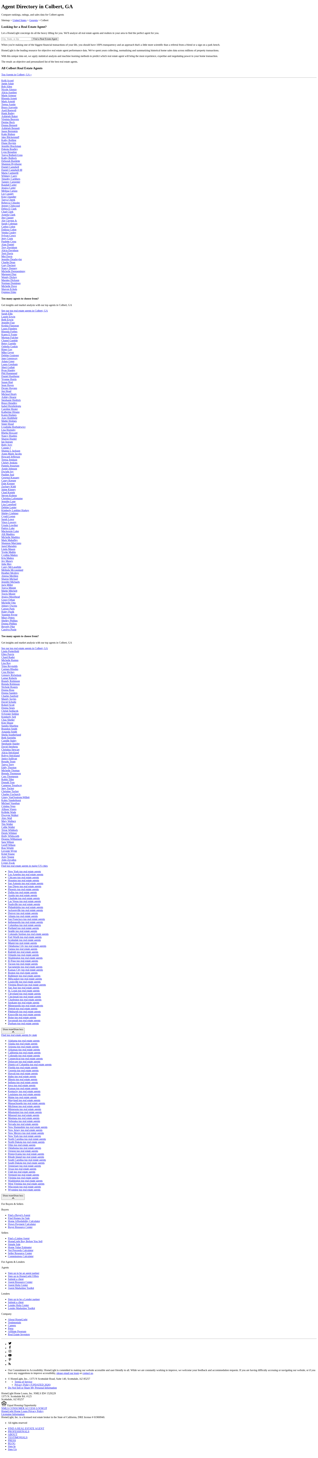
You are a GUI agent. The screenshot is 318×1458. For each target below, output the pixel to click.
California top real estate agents (24, 1052)
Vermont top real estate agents (23, 1174)
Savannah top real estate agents (24, 1020)
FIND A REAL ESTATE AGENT (26, 1428)
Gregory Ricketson (11, 675)
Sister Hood (7, 424)
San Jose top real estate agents (23, 987)
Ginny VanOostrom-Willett (15, 797)
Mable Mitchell (9, 590)
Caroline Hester (9, 409)
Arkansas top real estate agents (24, 1049)
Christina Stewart (10, 749)
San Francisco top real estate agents (26, 919)
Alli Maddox (8, 534)
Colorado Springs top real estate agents (28, 934)
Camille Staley (9, 740)
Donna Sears (8, 707)
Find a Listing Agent (18, 1238)
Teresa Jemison (9, 459)
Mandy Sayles (8, 699)
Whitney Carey (9, 176)
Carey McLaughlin (11, 567)
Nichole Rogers (9, 687)
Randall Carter (9, 184)
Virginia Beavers (10, 119)
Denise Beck (8, 122)
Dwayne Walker (9, 815)
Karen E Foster (9, 334)
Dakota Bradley (9, 149)
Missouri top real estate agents (23, 1115)
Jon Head (6, 391)
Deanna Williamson (11, 839)
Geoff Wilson (8, 845)
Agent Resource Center (20, 1282)
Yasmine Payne (9, 614)
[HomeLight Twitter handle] (10, 1344)
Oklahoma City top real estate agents (27, 946)
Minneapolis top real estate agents (25, 1005)
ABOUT (12, 1434)
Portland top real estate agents (23, 928)
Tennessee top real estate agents (24, 1165)
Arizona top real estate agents (23, 1046)
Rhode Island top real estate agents (26, 1157)
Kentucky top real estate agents (24, 1091)
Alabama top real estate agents (24, 1040)
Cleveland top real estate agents (24, 993)
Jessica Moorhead (10, 596)
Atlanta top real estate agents (23, 916)
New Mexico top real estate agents (26, 1133)
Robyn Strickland (10, 755)
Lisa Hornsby (8, 429)
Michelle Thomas (10, 770)
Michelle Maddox (10, 537)
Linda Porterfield (10, 651)
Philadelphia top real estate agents (25, 907)
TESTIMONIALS (17, 1437)
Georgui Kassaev (10, 477)
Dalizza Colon (8, 229)
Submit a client (16, 1279)
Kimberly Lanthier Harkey (15, 510)
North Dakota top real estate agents (26, 1142)
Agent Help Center (18, 1285)
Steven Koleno (9, 495)
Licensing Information (13, 1414)
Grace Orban (8, 599)
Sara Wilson (7, 842)
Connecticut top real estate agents (25, 1058)
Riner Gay (6, 349)
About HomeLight (17, 1319)
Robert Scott (7, 705)
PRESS (12, 1440)
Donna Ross (7, 690)
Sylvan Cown (8, 235)
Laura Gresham (9, 364)
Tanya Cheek (8, 199)
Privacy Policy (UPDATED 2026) (33, 1384)
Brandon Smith (9, 728)
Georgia (33, 20)
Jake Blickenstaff (10, 137)
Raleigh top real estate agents (23, 952)
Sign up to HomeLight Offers (23, 1276)
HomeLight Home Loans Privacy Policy (22, 1411)
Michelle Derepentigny (13, 271)
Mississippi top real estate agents (25, 1112)
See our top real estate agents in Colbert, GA (24, 310)
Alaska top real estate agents (22, 1043)
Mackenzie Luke (10, 531)
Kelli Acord (7, 80)
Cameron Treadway (11, 785)
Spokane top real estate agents (23, 1002)
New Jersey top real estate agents (25, 1130)
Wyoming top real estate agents (24, 1189)
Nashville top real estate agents (24, 904)
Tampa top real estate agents (22, 949)
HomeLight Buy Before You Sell (25, 1241)
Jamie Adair (7, 83)
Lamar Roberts (9, 678)
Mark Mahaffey (9, 540)
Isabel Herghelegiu (11, 406)
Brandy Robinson (10, 681)
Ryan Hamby (8, 370)
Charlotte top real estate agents (24, 898)
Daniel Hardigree (10, 376)
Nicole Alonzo (9, 89)
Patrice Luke (8, 528)
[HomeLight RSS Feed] (9, 1364)
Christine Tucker (10, 791)
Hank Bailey (8, 113)
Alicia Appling (9, 92)
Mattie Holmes (9, 421)
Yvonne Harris (9, 379)
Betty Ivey (6, 444)
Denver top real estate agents (23, 913)
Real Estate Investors (19, 1334)
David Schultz (8, 702)
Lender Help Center (18, 1305)
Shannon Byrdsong (11, 164)
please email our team (67, 1373)
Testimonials (14, 1322)
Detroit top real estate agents (22, 1008)
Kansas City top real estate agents (25, 969)
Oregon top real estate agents (23, 1151)
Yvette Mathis (8, 552)
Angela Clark (8, 214)
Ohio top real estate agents (21, 1145)
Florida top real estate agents (23, 1067)
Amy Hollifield (9, 418)
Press (10, 1328)
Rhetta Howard (9, 432)
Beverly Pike (8, 626)
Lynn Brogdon (9, 152)
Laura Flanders (9, 328)
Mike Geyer (7, 352)
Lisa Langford (8, 504)
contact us (87, 1373)
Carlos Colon (8, 226)
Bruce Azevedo (9, 107)
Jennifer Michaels (10, 581)
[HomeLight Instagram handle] (10, 1352)
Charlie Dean (8, 262)
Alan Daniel (7, 244)
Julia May (6, 564)
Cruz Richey (8, 672)
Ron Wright (7, 848)
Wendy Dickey (9, 277)
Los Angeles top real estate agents (25, 874)
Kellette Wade (8, 812)
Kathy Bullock (9, 158)
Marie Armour (8, 95)
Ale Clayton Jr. (9, 220)
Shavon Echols (9, 289)
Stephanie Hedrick (11, 400)
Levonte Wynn (9, 851)
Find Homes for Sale (19, 1218)
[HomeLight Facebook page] (10, 1348)
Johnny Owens (9, 605)
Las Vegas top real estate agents (24, 901)
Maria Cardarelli (9, 173)
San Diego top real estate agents (24, 886)
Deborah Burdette (10, 161)
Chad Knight (8, 492)
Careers (12, 1325)
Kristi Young (8, 854)
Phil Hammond (9, 373)
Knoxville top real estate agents (24, 1014)
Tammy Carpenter (10, 181)
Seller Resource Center (20, 1253)
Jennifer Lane (8, 501)
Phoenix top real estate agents (23, 889)
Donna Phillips (9, 623)
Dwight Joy (7, 471)
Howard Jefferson (10, 456)
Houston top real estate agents (23, 880)
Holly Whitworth (10, 836)
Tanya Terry (7, 764)
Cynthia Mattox (9, 555)
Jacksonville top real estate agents (25, 910)
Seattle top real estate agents (22, 931)
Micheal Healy (9, 394)
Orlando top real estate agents (23, 955)
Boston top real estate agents (23, 972)
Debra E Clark (9, 208)
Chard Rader (8, 657)
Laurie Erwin (8, 316)
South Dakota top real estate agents (26, 1162)
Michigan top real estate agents (24, 1106)
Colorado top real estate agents (24, 1055)
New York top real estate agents (24, 871)
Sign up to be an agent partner (23, 1273)
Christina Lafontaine (12, 498)
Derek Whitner (9, 833)
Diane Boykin (8, 143)
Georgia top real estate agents (23, 1070)
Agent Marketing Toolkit (21, 1288)
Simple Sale (14, 1244)
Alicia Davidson (9, 250)
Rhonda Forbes (9, 331)
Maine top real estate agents (22, 1097)
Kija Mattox (7, 558)
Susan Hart (7, 382)
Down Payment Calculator (22, 1224)
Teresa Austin (8, 104)
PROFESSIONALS (18, 1431)
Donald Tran (8, 782)
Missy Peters (8, 617)
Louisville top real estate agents (24, 981)
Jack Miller (7, 584)
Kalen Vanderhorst (11, 800)
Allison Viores (8, 809)
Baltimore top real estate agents (24, 975)
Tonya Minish (8, 587)
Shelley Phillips (9, 620)
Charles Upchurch (10, 794)
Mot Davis (6, 256)
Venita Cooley (8, 232)
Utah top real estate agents (21, 1171)
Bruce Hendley (9, 403)
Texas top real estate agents (22, 1168)
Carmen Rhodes (9, 669)
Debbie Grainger (10, 355)
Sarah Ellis (7, 313)
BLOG (11, 1443)
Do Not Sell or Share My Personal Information (32, 1387)
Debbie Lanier (8, 507)
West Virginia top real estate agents (26, 1183)
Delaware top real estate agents (24, 1061)
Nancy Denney (9, 268)
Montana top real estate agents (23, 1118)
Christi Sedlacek (9, 710)
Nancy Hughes (9, 435)
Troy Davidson (9, 247)
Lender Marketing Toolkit (21, 1308)
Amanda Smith (9, 731)
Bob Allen (6, 86)
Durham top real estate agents (23, 1023)
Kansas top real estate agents (23, 1088)
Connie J (6, 447)
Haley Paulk (7, 611)
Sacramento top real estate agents (25, 966)
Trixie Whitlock (9, 830)
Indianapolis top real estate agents (25, 922)
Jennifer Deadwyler (11, 259)
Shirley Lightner (9, 513)
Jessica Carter (8, 187)
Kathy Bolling (8, 140)
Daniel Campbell (10, 167)
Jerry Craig (7, 238)
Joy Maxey (7, 561)
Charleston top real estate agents (24, 999)
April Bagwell (8, 110)
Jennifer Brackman (11, 146)
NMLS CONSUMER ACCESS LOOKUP (24, 1408)
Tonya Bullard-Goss (12, 155)
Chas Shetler (8, 719)
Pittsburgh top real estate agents (24, 1011)
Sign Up (12, 1449)
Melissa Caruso (9, 190)
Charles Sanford (9, 696)
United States (19, 20)
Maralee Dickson (10, 280)
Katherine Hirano (10, 412)
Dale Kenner (8, 483)
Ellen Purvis (7, 654)
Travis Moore (8, 593)
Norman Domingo (11, 283)
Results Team (8, 761)
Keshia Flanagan (10, 325)
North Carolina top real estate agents (27, 1139)
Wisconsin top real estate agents (24, 1186)
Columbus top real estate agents (24, 925)
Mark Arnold (8, 101)
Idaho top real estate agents (22, 1076)
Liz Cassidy (7, 193)
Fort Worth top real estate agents (25, 937)
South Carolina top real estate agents (27, 1159)
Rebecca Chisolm (10, 202)
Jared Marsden (9, 546)
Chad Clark (7, 211)
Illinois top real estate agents (22, 1079)
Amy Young (7, 856)
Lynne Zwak (8, 862)
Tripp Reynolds (9, 666)
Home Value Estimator (20, 1247)
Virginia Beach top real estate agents (27, 984)
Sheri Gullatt (8, 367)
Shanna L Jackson (10, 450)
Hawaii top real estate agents (23, 1073)
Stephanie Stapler (10, 743)
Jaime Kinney (8, 489)
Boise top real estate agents (22, 1017)
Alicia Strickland (10, 752)
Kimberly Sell (8, 716)
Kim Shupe (7, 722)
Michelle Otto (8, 602)
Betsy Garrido (8, 343)
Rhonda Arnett (9, 98)
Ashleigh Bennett (10, 128)
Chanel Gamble (9, 340)
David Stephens (9, 746)
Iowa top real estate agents (21, 1085)
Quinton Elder (8, 292)
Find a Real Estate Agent (45, 39)
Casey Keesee (8, 480)
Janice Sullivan (9, 758)
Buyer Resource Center (20, 1227)
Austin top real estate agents (22, 895)
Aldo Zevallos (8, 859)
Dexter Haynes (9, 388)
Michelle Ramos (9, 660)
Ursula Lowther (9, 525)
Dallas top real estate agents (22, 892)
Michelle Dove (9, 286)
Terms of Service (23, 1381)
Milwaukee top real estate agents (25, 978)
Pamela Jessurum (10, 465)
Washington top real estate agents (25, 957)
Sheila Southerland (11, 734)
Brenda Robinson (10, 684)
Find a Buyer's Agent (19, 1215)
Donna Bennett (9, 125)
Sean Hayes (7, 385)
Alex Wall (6, 818)
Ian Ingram (7, 441)
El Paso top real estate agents (23, 960)
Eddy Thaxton (8, 767)
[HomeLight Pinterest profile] (10, 1360)
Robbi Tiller (7, 779)
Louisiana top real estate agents (24, 1094)
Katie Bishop (8, 134)
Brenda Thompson (11, 773)
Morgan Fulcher (9, 337)
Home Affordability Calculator (24, 1221)
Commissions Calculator (20, 1256)
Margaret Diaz (8, 274)
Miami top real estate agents (22, 943)
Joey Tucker (7, 788)
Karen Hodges (9, 415)
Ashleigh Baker (9, 116)
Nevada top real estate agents (23, 1124)
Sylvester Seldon (10, 713)
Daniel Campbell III (11, 170)
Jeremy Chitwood (10, 205)
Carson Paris (8, 608)
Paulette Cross (8, 241)
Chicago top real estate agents (23, 877)
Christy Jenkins (9, 462)
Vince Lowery (8, 522)
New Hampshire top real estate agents (27, 1127)
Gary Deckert (8, 265)
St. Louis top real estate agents (24, 990)
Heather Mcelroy (10, 573)
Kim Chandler (8, 196)
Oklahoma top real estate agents (24, 1148)
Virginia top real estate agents (23, 1177)
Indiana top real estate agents (23, 1082)
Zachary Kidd (8, 486)
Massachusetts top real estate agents (26, 1103)
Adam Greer (7, 361)
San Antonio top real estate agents (25, 883)
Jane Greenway (9, 358)
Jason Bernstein (9, 131)
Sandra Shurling (9, 725)
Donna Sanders (9, 693)
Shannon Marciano (11, 543)
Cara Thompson (9, 776)
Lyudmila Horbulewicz (13, 427)
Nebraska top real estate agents (24, 1121)
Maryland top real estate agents (24, 1100)
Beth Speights (8, 737)
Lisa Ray (6, 663)
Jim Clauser (7, 217)
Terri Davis (7, 253)
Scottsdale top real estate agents (24, 940)
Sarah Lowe (7, 519)
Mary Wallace (8, 821)
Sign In (12, 1446)
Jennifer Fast (8, 322)
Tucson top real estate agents (23, 963)
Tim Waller (7, 824)
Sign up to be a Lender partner (24, 1299)
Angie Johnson (9, 468)
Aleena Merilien (9, 576)
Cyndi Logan (8, 516)
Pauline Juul (7, 474)
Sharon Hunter (9, 438)
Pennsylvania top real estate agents (26, 1154)
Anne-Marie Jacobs (11, 453)
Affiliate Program (17, 1331)
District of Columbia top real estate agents (30, 1064)
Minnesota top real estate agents (24, 1109)
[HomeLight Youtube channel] (10, 1356)
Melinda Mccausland (12, 570)
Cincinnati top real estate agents (24, 996)
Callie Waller (8, 827)
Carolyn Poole (8, 629)
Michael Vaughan (10, 803)
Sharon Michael (9, 579)
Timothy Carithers (10, 178)
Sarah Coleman (9, 223)
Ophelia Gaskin (9, 346)
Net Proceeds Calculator (20, 1250)
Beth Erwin (7, 319)
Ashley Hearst (8, 397)
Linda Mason (8, 549)
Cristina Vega (8, 806)
